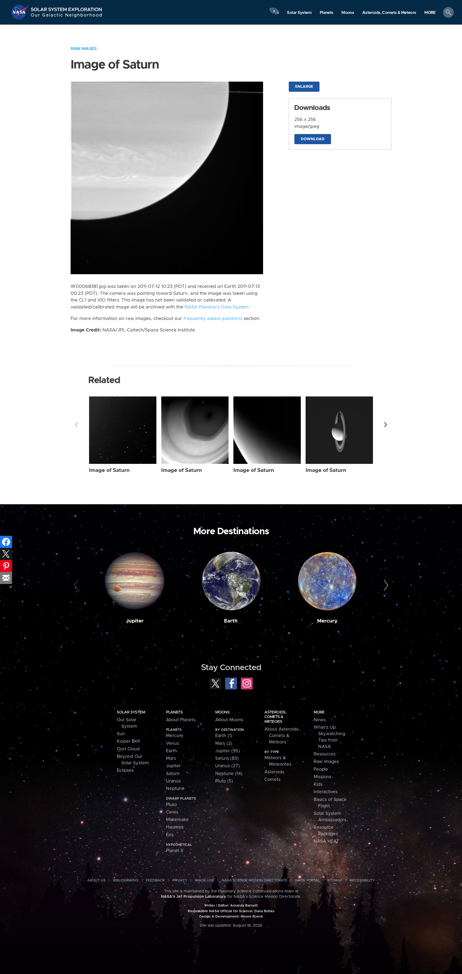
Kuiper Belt (128, 741)
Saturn (173, 773)
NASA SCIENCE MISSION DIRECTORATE (254, 880)
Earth (231, 621)
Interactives (326, 792)
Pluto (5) (224, 781)
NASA (20, 12)
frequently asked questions (212, 318)
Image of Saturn (109, 470)
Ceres (172, 812)
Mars (171, 758)
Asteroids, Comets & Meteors (275, 717)
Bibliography (125, 880)
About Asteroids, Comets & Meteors (281, 735)
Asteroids (274, 772)
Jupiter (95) (227, 751)
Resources (325, 754)
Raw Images (84, 49)
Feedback (155, 880)
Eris (170, 835)
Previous (76, 424)
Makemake (177, 820)
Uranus (173, 781)
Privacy (179, 880)
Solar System (131, 712)
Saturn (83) (227, 758)
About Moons (229, 720)
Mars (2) (223, 743)
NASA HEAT (326, 841)
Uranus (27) (227, 766)
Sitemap (334, 880)
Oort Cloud (128, 749)
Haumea (174, 827)
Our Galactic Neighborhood (66, 16)
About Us (96, 880)
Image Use (204, 880)
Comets (272, 779)
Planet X (174, 851)
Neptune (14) (228, 773)
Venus (172, 743)
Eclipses (125, 770)
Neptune (175, 788)
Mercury (327, 621)
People (321, 769)
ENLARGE (304, 87)
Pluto (171, 805)
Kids (318, 784)
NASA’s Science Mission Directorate (267, 897)
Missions (322, 777)
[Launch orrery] (274, 14)
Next (386, 424)
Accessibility (362, 880)
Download (313, 139)
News (320, 720)
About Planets (180, 720)
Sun (121, 734)
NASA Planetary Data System (216, 307)
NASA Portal (307, 880)
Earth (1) (223, 736)
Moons (222, 712)
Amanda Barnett (244, 905)
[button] (430, 13)
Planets (174, 712)
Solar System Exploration (66, 8)
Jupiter (135, 621)
